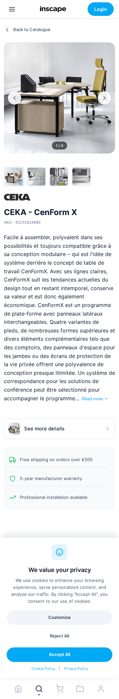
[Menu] (12, 9)
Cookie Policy (43, 668)
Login (100, 9)
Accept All (59, 654)
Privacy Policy (76, 668)
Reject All (59, 635)
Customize (59, 617)
